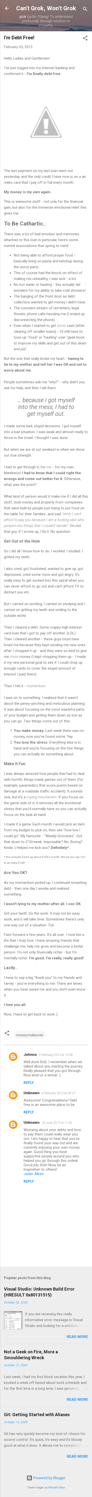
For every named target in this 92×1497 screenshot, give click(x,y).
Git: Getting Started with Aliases (37, 1414)
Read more (77, 1337)
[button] (85, 39)
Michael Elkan (56, 1487)
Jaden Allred (33, 1174)
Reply (29, 1083)
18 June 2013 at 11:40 (56, 1122)
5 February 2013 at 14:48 (56, 1055)
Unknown (31, 1093)
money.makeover (29, 1035)
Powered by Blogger (49, 1478)
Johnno (30, 1054)
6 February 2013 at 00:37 (58, 1093)
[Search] (85, 9)
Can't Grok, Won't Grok (46, 8)
